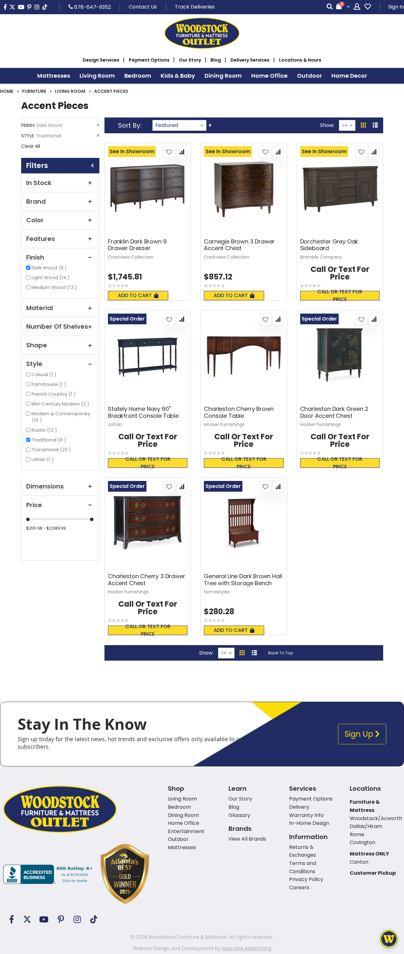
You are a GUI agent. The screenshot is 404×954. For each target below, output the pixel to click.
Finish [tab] (35, 257)
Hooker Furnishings (224, 424)
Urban (44, 459)
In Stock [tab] (38, 182)
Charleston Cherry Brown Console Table (239, 412)
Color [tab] (35, 220)
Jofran (115, 424)
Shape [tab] (36, 345)
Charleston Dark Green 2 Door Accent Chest (334, 412)
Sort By (129, 125)
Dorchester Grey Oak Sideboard (329, 245)
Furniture (34, 91)
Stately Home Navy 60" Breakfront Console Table (143, 412)
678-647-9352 (92, 7)
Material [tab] (39, 307)
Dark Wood (50, 267)
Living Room (70, 91)
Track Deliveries (195, 6)
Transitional (52, 449)
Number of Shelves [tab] (57, 326)
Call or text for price (339, 295)
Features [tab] (40, 238)
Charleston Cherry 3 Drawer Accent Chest (146, 579)
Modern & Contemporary (61, 416)
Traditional (50, 439)
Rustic (45, 430)
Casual (45, 374)
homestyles (217, 592)
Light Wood (51, 277)
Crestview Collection (130, 257)
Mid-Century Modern (61, 403)
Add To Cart (135, 295)
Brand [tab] (36, 201)
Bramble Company (321, 257)
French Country (54, 394)
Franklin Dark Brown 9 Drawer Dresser (137, 245)
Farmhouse (50, 384)
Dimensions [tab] (45, 486)
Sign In (396, 6)
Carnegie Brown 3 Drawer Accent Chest (239, 245)
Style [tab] (34, 363)
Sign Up (360, 734)
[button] (169, 152)
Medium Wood (55, 287)
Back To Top (280, 653)
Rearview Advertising (246, 948)
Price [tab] (34, 505)
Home (6, 91)
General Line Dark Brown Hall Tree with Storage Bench (243, 579)
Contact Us (143, 6)
